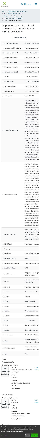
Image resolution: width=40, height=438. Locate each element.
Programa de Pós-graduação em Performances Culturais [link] (13, 16)
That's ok (34, 435)
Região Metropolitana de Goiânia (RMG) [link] (17, 11)
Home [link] (4, 11)
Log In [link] (29, 4)
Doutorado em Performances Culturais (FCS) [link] (13, 18)
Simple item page (20, 37)
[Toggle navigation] (36, 4)
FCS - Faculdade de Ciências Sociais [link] (13, 14)
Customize (4, 435)
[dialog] (20, 431)
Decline (27, 435)
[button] (4, 4)
